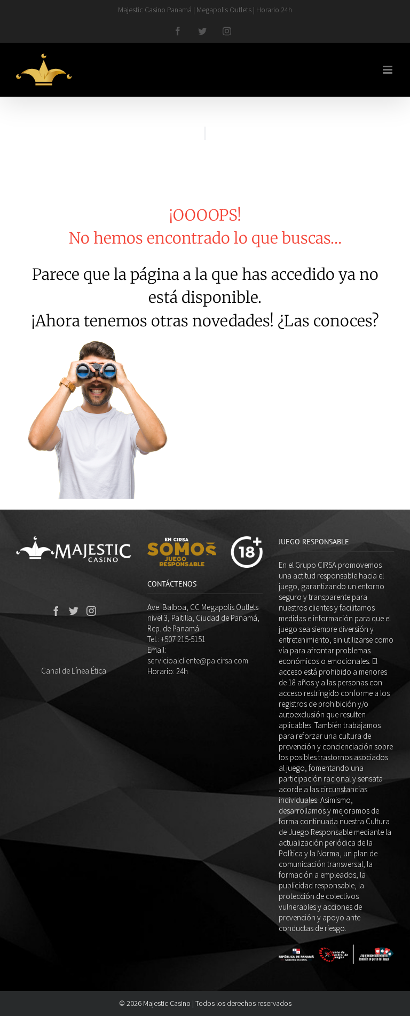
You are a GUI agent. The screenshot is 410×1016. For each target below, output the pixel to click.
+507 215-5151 (183, 639)
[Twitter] (73, 610)
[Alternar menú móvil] (388, 69)
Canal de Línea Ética (73, 671)
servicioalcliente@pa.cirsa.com (197, 660)
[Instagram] (91, 610)
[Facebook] (56, 610)
